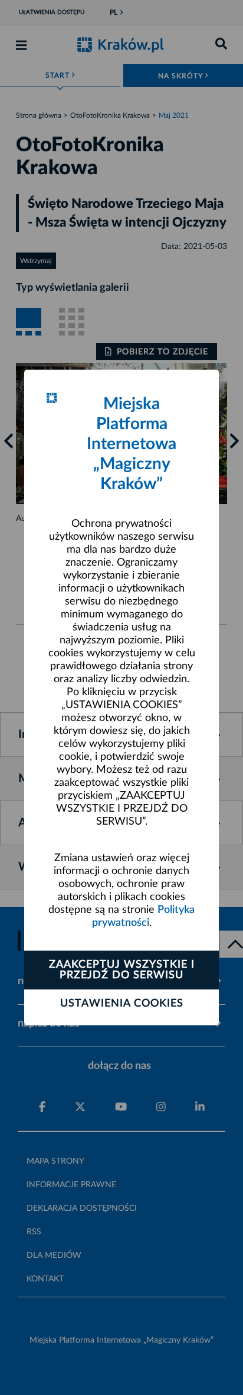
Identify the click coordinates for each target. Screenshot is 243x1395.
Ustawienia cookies (121, 1003)
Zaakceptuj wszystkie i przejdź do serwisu (122, 970)
